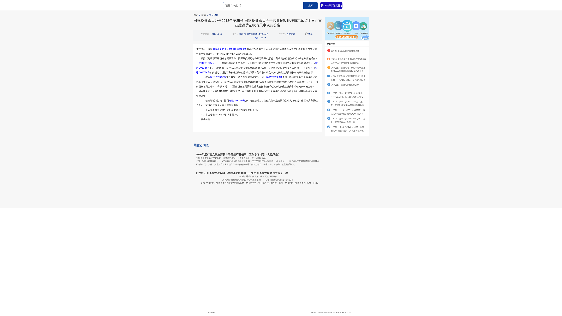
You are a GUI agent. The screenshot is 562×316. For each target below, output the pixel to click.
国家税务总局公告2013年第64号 (229, 49)
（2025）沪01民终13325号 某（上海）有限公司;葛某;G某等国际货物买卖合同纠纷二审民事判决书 (348, 104)
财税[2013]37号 (206, 63)
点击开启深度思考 (333, 5)
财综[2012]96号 (237, 100)
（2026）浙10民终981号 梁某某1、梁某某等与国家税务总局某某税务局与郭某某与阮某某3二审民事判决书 (348, 112)
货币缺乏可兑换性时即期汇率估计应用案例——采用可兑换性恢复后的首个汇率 (348, 70)
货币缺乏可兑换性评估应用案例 (345, 85)
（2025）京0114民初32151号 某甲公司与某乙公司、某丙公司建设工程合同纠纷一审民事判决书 (348, 95)
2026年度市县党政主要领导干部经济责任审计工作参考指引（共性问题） (348, 61)
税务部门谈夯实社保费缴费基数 (345, 51)
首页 (196, 15)
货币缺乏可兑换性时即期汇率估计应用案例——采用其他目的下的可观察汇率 (348, 78)
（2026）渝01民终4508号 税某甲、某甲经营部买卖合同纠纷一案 (348, 120)
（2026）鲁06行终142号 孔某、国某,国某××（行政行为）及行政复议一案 (348, 129)
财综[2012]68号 (274, 77)
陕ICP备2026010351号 (342, 312)
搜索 (310, 5)
